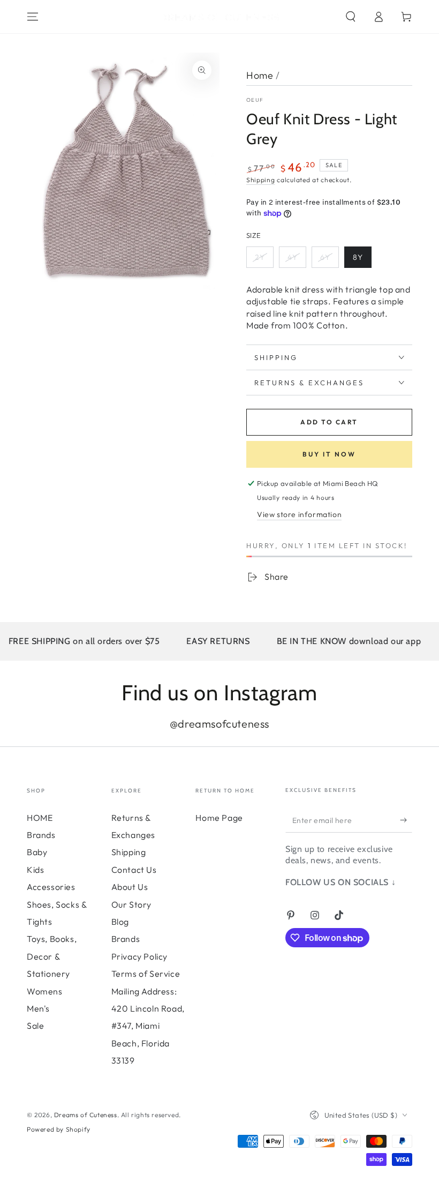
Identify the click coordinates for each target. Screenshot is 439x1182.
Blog (120, 921)
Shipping (260, 180)
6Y (325, 257)
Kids (35, 869)
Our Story (131, 904)
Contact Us (134, 869)
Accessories (51, 886)
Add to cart (329, 422)
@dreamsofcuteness (219, 723)
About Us (129, 886)
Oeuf (254, 99)
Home (259, 75)
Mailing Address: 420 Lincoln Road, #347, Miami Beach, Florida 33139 (148, 1026)
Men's (38, 1008)
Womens (45, 991)
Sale (35, 1025)
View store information (299, 514)
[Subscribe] (406, 820)
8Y (358, 257)
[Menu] (33, 16)
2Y (260, 257)
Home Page (219, 817)
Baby (37, 852)
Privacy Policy (139, 956)
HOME (39, 817)
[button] (351, 16)
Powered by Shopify (58, 1129)
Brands (41, 834)
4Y (292, 257)
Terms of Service (145, 973)
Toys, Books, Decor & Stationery (52, 956)
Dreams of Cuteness (85, 1115)
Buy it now (329, 454)
